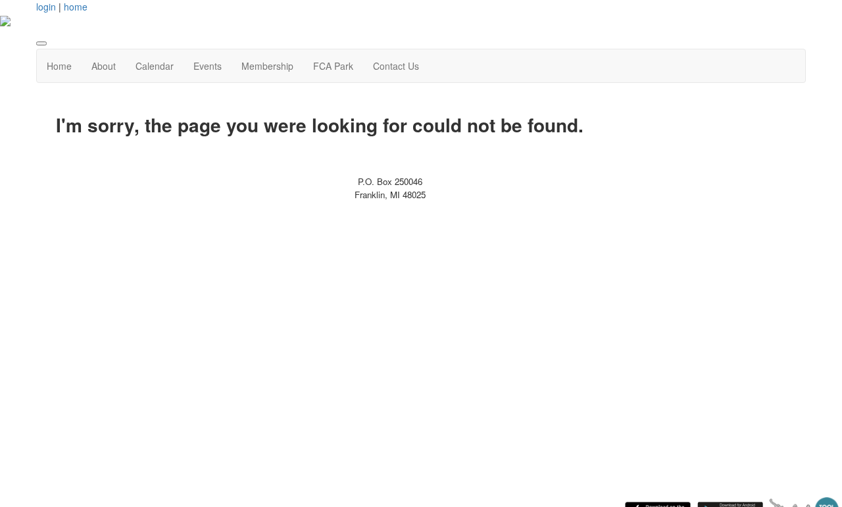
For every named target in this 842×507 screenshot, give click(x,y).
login (46, 6)
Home (59, 65)
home (75, 6)
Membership (267, 65)
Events (207, 65)
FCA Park (333, 65)
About (103, 65)
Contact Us (396, 65)
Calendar (155, 65)
